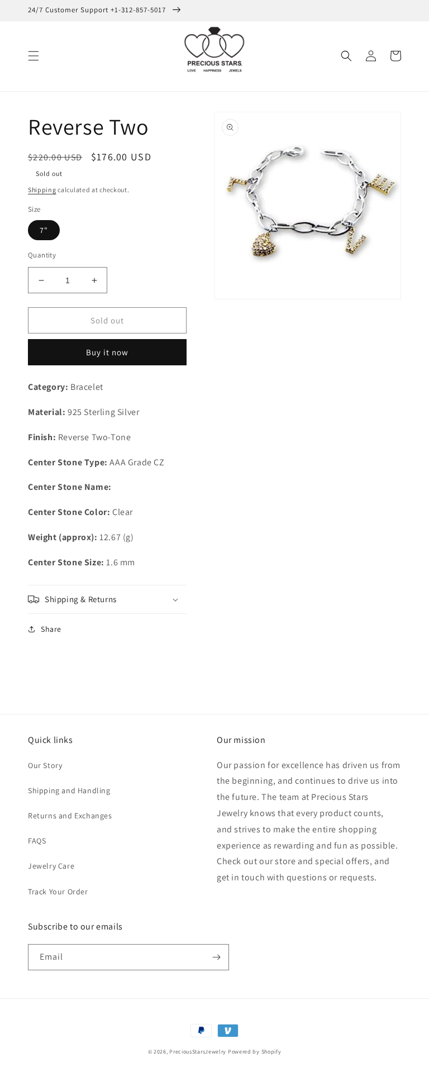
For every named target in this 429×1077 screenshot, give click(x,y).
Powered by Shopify (255, 1051)
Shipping (42, 189)
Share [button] (51, 629)
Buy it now (107, 352)
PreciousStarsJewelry (197, 1051)
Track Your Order (58, 892)
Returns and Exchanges (70, 816)
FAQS (37, 841)
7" (44, 230)
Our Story (45, 765)
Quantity (42, 255)
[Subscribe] (216, 957)
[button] (33, 56)
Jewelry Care (51, 866)
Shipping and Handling (69, 790)
